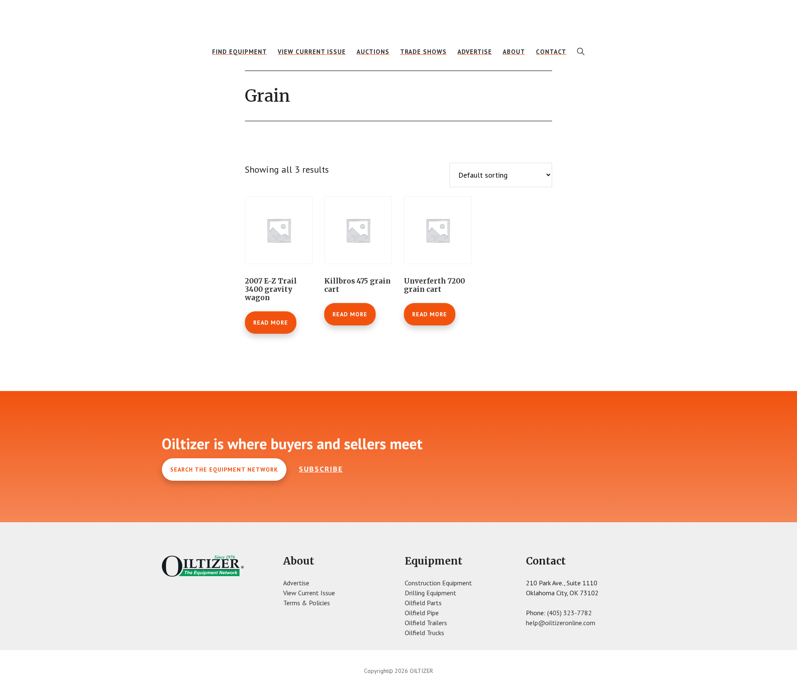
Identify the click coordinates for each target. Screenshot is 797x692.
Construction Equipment (438, 583)
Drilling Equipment (430, 593)
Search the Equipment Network (224, 469)
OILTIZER (398, 18)
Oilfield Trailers (426, 623)
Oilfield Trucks (424, 632)
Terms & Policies (306, 603)
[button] (581, 51)
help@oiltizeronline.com (560, 623)
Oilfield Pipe (422, 613)
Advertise (296, 583)
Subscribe (321, 469)
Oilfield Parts (423, 603)
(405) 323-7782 (569, 613)
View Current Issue (309, 593)
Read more (270, 322)
